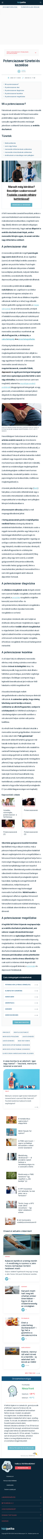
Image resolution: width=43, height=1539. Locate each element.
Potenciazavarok (9, 806)
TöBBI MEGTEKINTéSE (21, 1022)
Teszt (7, 1091)
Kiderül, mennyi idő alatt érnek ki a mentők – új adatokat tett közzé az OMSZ (29, 1357)
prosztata (16, 597)
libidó (36, 488)
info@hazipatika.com (33, 1533)
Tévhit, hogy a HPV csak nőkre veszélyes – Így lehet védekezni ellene (26, 1207)
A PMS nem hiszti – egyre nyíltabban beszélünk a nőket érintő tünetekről (26, 1144)
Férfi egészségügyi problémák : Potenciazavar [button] (18, 52)
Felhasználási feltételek (10, 1481)
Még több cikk (30, 1373)
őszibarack (25, 1318)
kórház (7, 1256)
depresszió (6, 372)
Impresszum (10, 1476)
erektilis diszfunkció (21, 1032)
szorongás (31, 966)
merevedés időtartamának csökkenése (16, 1045)
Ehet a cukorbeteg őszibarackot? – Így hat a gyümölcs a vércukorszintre (29, 1329)
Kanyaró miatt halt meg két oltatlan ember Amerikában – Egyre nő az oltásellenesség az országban (29, 1298)
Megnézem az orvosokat (21, 205)
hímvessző (6, 1032)
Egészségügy (25, 1347)
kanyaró (24, 1286)
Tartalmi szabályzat (10, 1489)
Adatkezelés (10, 1485)
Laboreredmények (8, 1497)
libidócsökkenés (28, 1036)
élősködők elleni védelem (30, 7)
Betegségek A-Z (7, 1503)
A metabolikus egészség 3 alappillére (24, 1121)
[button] (21, 1497)
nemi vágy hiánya (24, 1041)
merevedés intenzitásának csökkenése (16, 1049)
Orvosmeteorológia (10, 7)
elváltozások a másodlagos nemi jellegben (18, 1053)
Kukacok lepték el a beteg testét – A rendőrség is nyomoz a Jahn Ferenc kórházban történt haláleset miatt (21, 1265)
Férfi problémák (29, 806)
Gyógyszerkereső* (9, 1509)
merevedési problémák (11, 1036)
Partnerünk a (24, 1456)
